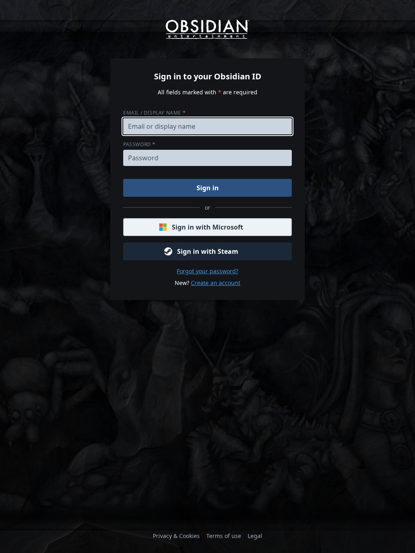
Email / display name (154, 112)
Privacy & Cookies (176, 536)
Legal (255, 536)
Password (139, 144)
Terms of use (223, 536)
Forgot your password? (207, 271)
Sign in (208, 187)
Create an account (215, 283)
